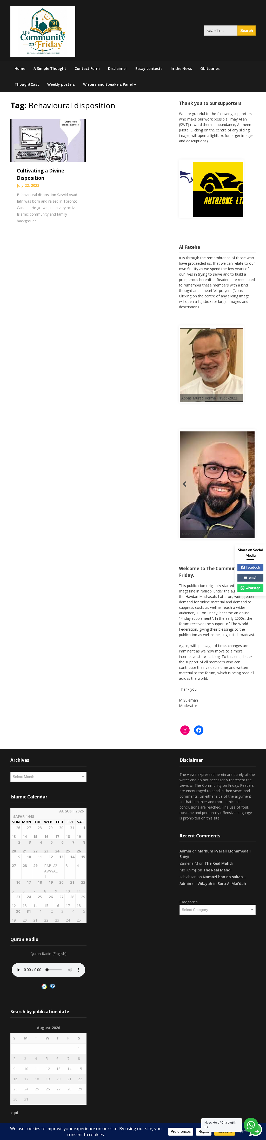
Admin (185, 851)
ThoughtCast (27, 84)
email (253, 577)
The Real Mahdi (218, 863)
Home (20, 68)
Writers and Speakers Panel (108, 84)
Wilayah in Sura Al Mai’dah (222, 883)
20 (58, 1078)
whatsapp (253, 588)
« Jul (14, 1112)
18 (37, 1078)
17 (26, 1078)
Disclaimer (117, 68)
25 (37, 1088)
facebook (253, 567)
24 (26, 1088)
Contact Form (87, 68)
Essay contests (148, 68)
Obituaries (210, 68)
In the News (181, 68)
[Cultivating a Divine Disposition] (48, 139)
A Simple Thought (50, 68)
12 (48, 1068)
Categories (188, 901)
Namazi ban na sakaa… (224, 876)
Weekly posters (61, 84)
